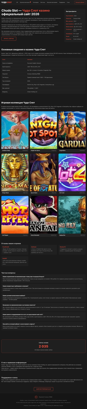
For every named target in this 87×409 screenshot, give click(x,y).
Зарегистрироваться (43, 389)
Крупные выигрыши (25, 2)
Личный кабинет (80, 2)
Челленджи (36, 2)
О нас (68, 2)
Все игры (43, 2)
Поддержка (62, 2)
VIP (17, 2)
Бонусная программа (52, 2)
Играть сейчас (9, 38)
